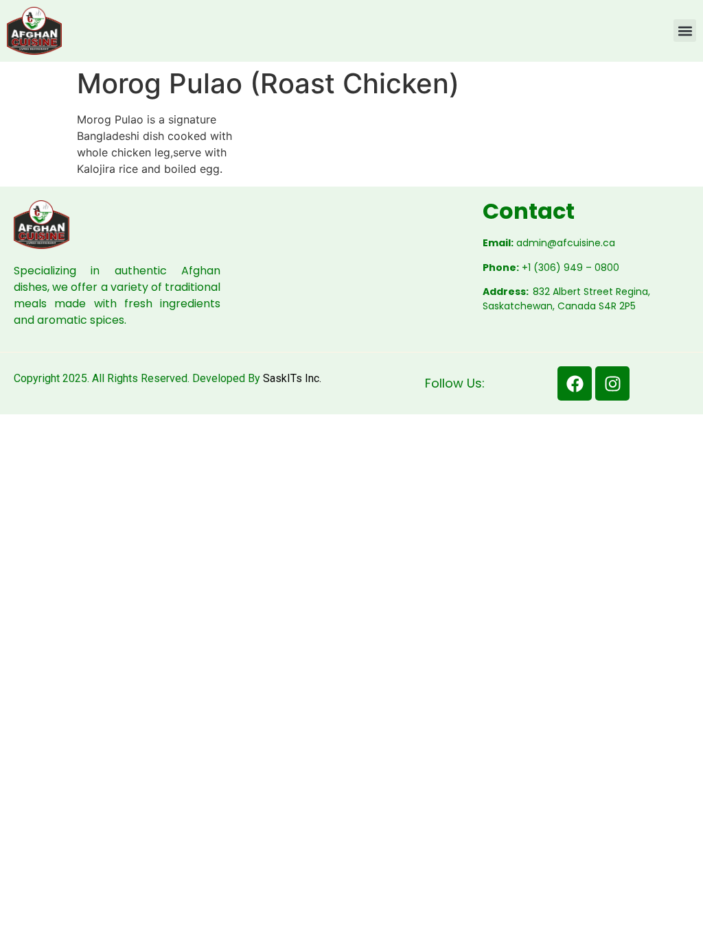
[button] (684, 30)
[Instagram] (612, 383)
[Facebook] (574, 383)
